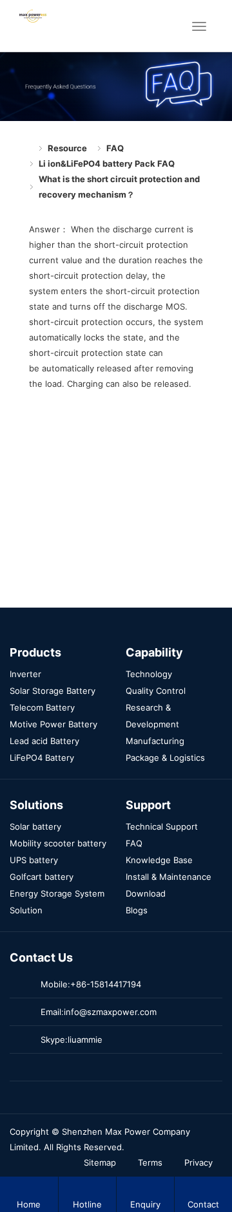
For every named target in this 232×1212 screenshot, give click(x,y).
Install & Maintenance (168, 877)
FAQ (115, 148)
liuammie (85, 1039)
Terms (150, 1162)
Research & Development (152, 715)
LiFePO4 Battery (42, 757)
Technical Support (162, 826)
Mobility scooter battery (58, 843)
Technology (149, 674)
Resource (67, 148)
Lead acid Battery (44, 741)
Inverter (25, 674)
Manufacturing (155, 741)
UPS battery (34, 860)
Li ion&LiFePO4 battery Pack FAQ (107, 163)
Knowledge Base (159, 860)
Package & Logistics (165, 757)
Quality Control (156, 690)
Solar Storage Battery (52, 690)
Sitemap (100, 1162)
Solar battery (35, 826)
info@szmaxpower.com (110, 1012)
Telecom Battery (42, 707)
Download (146, 893)
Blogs (137, 910)
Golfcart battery (41, 877)
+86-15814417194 (105, 984)
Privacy (198, 1162)
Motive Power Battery (53, 724)
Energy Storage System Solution (57, 901)
